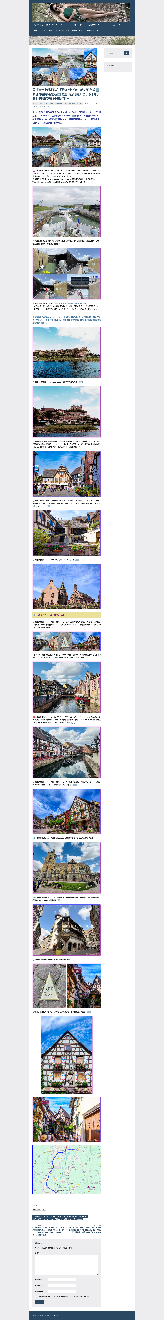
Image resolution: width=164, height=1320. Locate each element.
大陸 (43, 30)
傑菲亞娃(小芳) (39, 25)
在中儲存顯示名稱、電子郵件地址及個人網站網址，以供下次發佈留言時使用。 (63, 1296)
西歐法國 (80, 103)
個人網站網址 (39, 1291)
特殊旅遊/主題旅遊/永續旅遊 (58, 30)
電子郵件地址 (39, 1285)
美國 (105, 25)
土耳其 (112, 25)
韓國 (81, 25)
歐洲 (120, 25)
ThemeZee (55, 1315)
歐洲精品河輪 (42, 103)
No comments (44, 106)
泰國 (67, 25)
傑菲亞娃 (35, 106)
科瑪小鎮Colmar (78, 1219)
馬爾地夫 (37, 30)
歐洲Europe (58, 1219)
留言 (37, 1253)
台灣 (61, 25)
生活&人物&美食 (51, 25)
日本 (74, 25)
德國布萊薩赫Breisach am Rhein (43, 1219)
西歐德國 (72, 103)
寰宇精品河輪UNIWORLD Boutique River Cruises (62, 1216)
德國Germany (83, 1216)
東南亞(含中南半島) (93, 25)
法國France (67, 1219)
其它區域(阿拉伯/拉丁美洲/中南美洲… (83, 30)
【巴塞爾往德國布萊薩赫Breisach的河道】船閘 (69, 303)
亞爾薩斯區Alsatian (39, 1216)
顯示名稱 (38, 1279)
